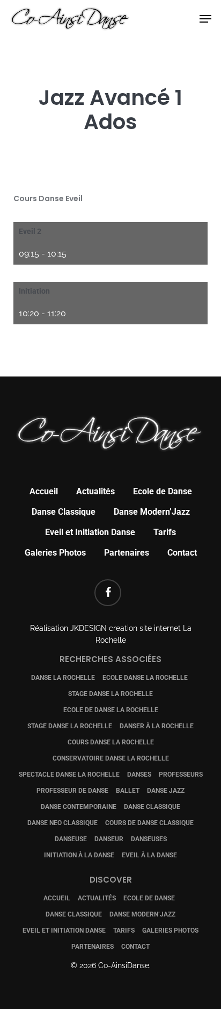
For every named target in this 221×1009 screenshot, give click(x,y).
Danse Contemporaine (78, 806)
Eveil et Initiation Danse (90, 532)
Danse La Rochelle (63, 677)
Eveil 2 (30, 231)
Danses (139, 774)
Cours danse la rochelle (111, 742)
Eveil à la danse (149, 855)
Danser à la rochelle (157, 726)
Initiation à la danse (79, 855)
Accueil (44, 491)
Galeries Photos (55, 553)
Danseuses (149, 839)
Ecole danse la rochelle (145, 677)
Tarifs (164, 532)
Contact (182, 553)
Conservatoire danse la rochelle (111, 758)
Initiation (34, 291)
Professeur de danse (72, 790)
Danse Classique (63, 512)
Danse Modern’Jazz (152, 512)
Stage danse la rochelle (110, 694)
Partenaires (126, 553)
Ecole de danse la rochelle (110, 710)
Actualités (95, 491)
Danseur (108, 839)
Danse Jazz (166, 790)
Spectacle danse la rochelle (69, 774)
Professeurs (181, 774)
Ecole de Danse (162, 491)
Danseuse (71, 839)
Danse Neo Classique (62, 823)
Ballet (127, 790)
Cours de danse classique (149, 823)
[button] (205, 18)
